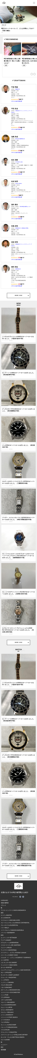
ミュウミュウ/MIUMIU (7, 982)
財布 (2, 935)
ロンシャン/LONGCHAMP (8, 1024)
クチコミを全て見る (16, 101)
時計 (2, 1047)
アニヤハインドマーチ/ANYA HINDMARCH (13, 910)
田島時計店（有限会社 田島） (22, 228)
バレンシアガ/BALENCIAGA (9, 1027)
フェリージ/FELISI (6, 947)
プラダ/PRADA (5, 997)
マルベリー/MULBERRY (8, 1002)
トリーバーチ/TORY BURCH (9, 1017)
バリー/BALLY (5, 927)
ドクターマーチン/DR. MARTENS (10, 945)
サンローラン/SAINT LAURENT (10, 975)
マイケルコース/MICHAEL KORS (10, 920)
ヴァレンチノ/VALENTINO (8, 977)
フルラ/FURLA (5, 1022)
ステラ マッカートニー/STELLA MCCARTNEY (14, 1034)
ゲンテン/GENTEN (6, 915)
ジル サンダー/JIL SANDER (9, 962)
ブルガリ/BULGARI (6, 985)
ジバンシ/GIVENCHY (7, 1014)
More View (18, 295)
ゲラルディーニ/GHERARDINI (9, 942)
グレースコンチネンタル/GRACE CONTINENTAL (15, 922)
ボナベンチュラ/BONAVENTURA (10, 990)
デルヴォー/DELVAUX (7, 1012)
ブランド (3, 905)
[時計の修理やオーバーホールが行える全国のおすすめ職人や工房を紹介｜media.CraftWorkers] (4, 3)
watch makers (18, 183)
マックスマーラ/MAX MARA (9, 965)
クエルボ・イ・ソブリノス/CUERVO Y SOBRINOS (16, 957)
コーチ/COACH (5, 1019)
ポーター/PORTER (6, 967)
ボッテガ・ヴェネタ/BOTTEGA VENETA (12, 1037)
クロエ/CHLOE (5, 1029)
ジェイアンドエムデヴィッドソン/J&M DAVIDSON (15, 970)
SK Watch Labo (19, 162)
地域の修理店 (5, 902)
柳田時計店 (18, 269)
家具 (2, 912)
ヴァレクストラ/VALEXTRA (9, 1032)
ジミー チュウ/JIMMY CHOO (9, 955)
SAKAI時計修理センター (25, 206)
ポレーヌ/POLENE (6, 972)
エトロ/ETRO (5, 960)
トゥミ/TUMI (4, 995)
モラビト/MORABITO (7, 1009)
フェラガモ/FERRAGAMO (8, 1004)
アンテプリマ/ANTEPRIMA (9, 950)
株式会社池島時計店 (20, 138)
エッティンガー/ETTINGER (9, 937)
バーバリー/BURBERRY (8, 932)
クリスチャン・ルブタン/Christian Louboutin (13, 952)
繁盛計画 (17, 89)
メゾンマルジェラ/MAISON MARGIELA (12, 930)
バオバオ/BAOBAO (6, 987)
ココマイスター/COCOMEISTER (10, 992)
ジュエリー (4, 1044)
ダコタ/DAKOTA (5, 917)
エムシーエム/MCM (6, 1007)
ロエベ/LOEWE (5, 1039)
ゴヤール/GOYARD (6, 999)
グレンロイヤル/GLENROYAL (9, 925)
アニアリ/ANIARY (6, 940)
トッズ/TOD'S (5, 980)
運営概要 (3, 1049)
